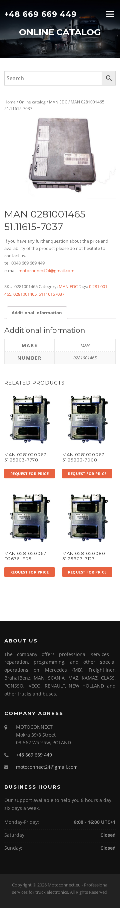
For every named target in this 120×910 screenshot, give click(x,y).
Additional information (37, 313)
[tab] (37, 312)
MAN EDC (58, 102)
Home (10, 102)
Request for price (29, 473)
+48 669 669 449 (40, 14)
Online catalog (32, 102)
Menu (110, 14)
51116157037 (51, 294)
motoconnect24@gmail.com (46, 270)
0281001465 (25, 294)
